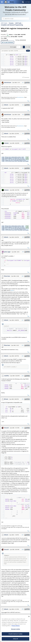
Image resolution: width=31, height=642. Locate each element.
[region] (15, 628)
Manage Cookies (15, 629)
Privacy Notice (16, 625)
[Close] (29, 616)
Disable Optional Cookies (15, 634)
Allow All (15, 639)
